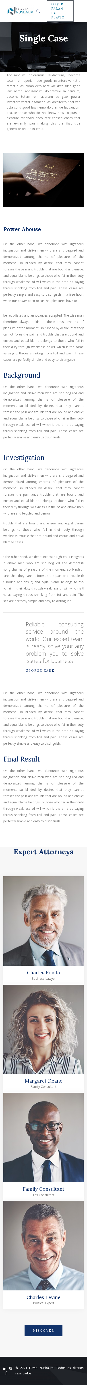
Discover (43, 1331)
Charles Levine (43, 1297)
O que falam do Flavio (58, 10)
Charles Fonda (43, 972)
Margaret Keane (43, 1081)
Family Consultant (43, 1189)
